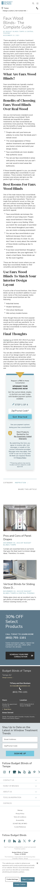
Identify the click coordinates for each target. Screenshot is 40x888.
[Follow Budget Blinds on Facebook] (9, 772)
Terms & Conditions (20, 817)
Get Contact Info (20, 11)
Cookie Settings (12, 879)
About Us (7, 792)
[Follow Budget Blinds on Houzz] (19, 772)
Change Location (7, 677)
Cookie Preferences (20, 827)
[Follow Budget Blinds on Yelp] (24, 772)
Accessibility (20, 820)
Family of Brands (11, 786)
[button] (8, 11)
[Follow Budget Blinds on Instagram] (4, 772)
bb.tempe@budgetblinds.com (20, 686)
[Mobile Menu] (37, 3)
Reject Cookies (27, 879)
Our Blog (7, 803)
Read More (7, 709)
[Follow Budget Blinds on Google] (14, 772)
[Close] (37, 863)
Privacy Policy (21, 458)
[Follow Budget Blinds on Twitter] (24, 841)
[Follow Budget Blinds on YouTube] (29, 772)
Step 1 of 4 (21, 404)
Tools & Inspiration (12, 797)
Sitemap (20, 810)
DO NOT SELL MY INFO (20, 823)
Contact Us (8, 780)
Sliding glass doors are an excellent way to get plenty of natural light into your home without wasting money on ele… (19, 599)
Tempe (6, 8)
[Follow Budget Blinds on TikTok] (34, 841)
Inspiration (20, 483)
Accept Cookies (20, 884)
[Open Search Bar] (33, 3)
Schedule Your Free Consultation (19, 655)
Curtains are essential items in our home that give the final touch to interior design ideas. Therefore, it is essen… (19, 551)
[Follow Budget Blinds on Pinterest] (34, 772)
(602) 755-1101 (37, 8)
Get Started (20, 416)
